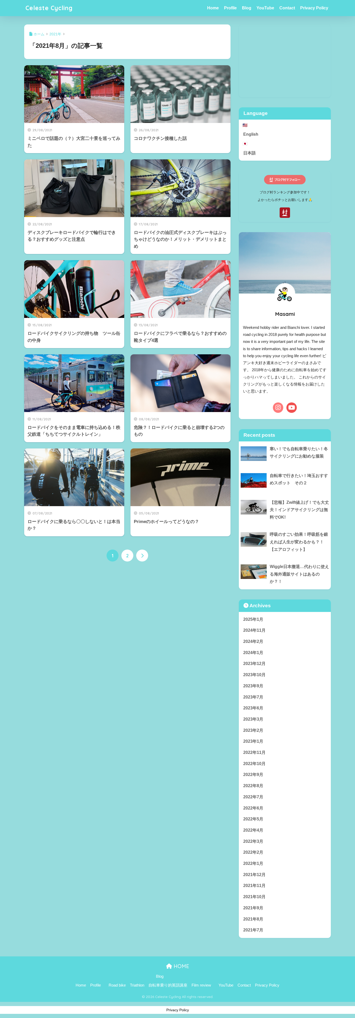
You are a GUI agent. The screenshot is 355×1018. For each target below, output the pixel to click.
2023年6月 (253, 708)
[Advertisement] (285, 60)
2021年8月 (253, 919)
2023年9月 (253, 686)
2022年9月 (253, 774)
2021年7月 (253, 930)
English (250, 134)
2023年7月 (253, 697)
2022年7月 (253, 797)
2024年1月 (253, 652)
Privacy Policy (314, 8)
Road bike (117, 985)
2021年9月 (253, 908)
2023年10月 (254, 675)
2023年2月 (253, 730)
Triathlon (137, 985)
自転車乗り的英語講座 (167, 985)
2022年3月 (253, 841)
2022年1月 (253, 863)
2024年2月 (253, 641)
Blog (246, 8)
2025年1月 (253, 619)
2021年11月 (254, 885)
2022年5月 (253, 819)
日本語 (249, 153)
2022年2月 (253, 852)
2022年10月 (254, 763)
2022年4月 (253, 830)
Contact (287, 8)
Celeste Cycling (49, 8)
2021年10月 (254, 897)
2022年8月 (253, 786)
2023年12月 (254, 663)
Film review (201, 985)
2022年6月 (253, 808)
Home (213, 8)
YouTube (265, 8)
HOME (180, 966)
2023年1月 (253, 741)
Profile (230, 8)
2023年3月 (253, 719)
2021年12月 (254, 874)
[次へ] (142, 556)
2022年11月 (254, 752)
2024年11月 (254, 630)
